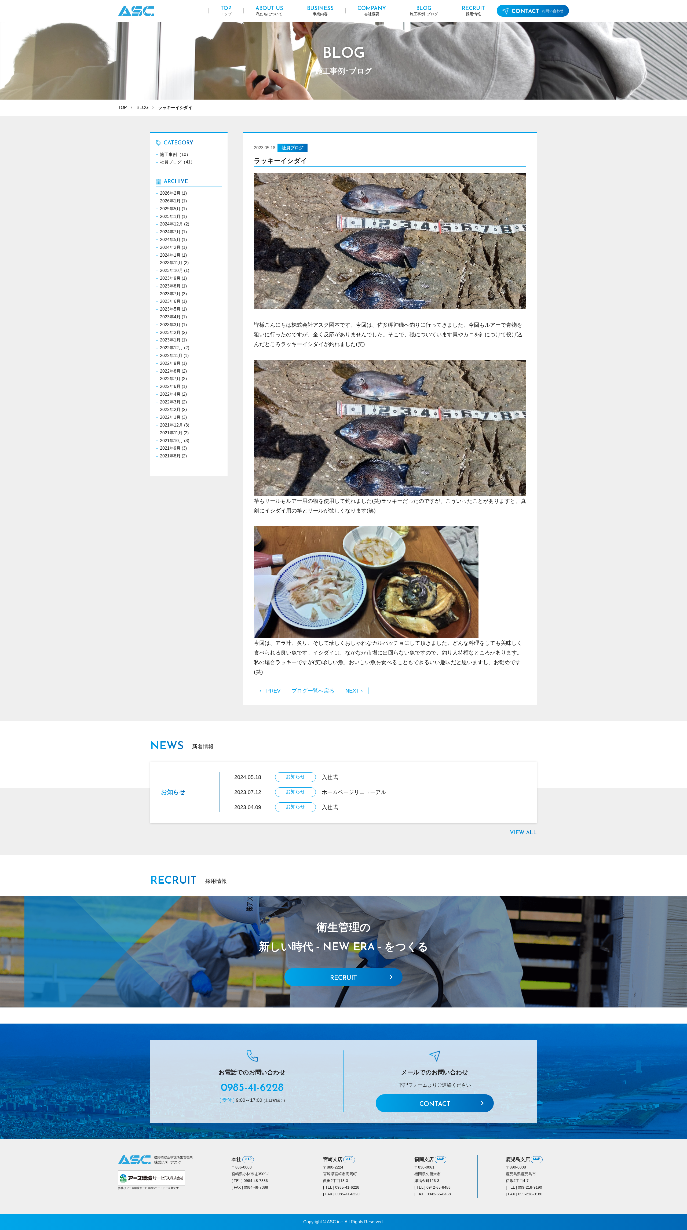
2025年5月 (170, 208)
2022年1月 (170, 417)
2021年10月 (171, 440)
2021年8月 (170, 456)
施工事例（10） (175, 154)
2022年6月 (170, 386)
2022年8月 (170, 371)
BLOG (142, 107)
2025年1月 (170, 216)
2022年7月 (170, 378)
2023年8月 (170, 286)
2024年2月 (170, 247)
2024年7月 (170, 232)
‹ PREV (270, 691)
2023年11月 (171, 262)
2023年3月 (170, 324)
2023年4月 (170, 317)
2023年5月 (170, 309)
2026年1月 (170, 201)
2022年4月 (170, 394)
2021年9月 (170, 448)
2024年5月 (170, 239)
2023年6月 (170, 301)
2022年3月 (170, 402)
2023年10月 (171, 270)
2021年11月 (171, 433)
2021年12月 (171, 425)
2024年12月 (171, 224)
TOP (122, 107)
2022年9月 (170, 363)
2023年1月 (170, 340)
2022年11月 (171, 355)
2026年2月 (170, 193)
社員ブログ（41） (177, 162)
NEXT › (354, 691)
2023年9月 (170, 278)
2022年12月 (171, 347)
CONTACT (434, 1104)
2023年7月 (170, 294)
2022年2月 (170, 409)
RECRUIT (343, 978)
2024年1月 (170, 255)
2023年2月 (170, 332)
